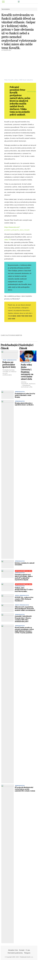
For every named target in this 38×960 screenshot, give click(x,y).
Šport (4, 360)
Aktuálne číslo (13, 950)
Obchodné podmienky (15, 953)
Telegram (27, 953)
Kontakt (21, 950)
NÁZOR (17, 595)
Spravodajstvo (6, 9)
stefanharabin (31, 91)
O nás (28, 950)
